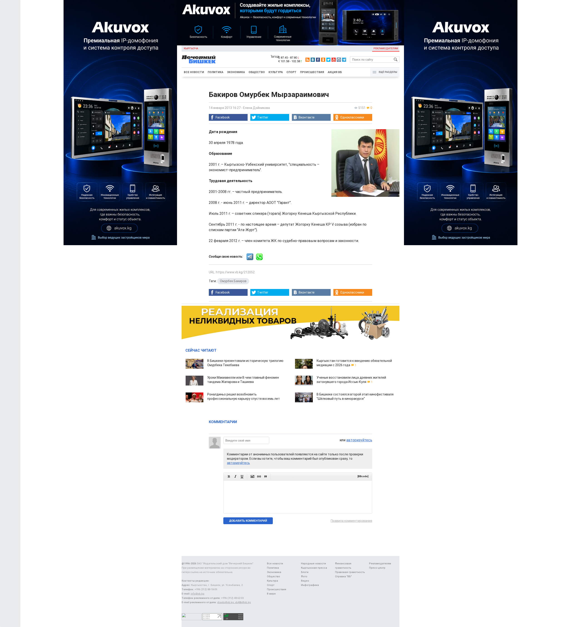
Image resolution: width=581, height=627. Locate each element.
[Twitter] (328, 60)
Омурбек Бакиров (233, 281)
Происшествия (312, 72)
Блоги (304, 572)
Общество (257, 72)
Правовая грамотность (350, 572)
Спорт (291, 72)
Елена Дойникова (256, 108)
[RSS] (307, 60)
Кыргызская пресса (314, 567)
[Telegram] (344, 60)
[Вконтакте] (313, 60)
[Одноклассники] (323, 60)
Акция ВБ (335, 72)
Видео (305, 580)
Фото (304, 576)
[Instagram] (339, 60)
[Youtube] (334, 60)
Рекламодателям (386, 48)
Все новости (194, 72)
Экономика (236, 72)
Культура (275, 72)
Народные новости (313, 563)
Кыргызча (191, 48)
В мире (271, 593)
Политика (215, 72)
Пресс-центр (377, 567)
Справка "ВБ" (343, 576)
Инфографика (310, 585)
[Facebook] (318, 60)
